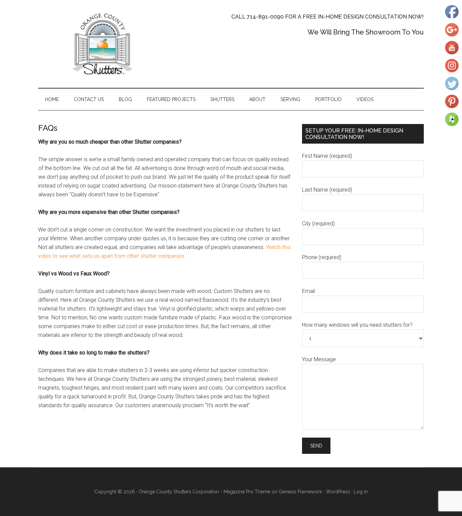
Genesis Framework (300, 491)
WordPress (338, 491)
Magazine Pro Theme (247, 491)
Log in (361, 491)
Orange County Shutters (102, 44)
